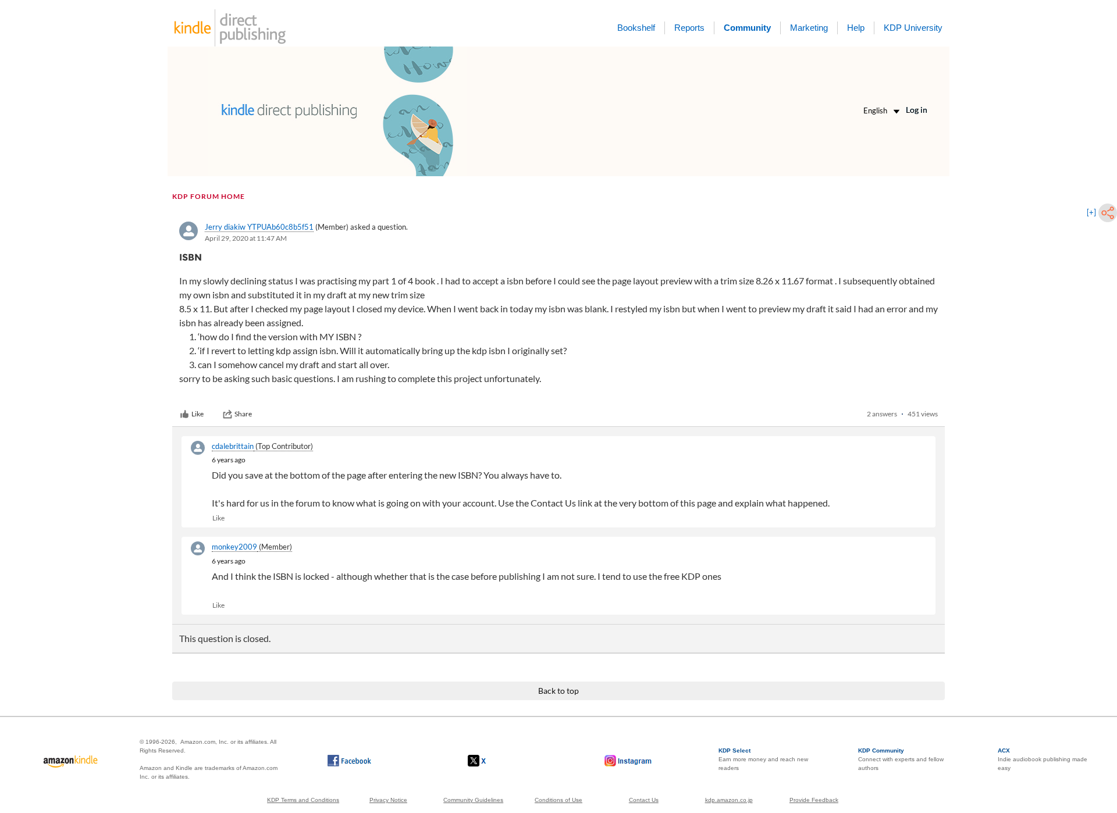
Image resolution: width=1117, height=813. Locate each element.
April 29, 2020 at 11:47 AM (246, 238)
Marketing (809, 28)
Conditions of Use (558, 800)
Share (243, 413)
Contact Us (644, 800)
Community (747, 28)
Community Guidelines (473, 800)
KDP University (913, 28)
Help (856, 28)
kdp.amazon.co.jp (729, 800)
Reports (689, 28)
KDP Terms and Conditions (303, 800)
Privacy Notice (388, 800)
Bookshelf (636, 28)
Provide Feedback (813, 800)
